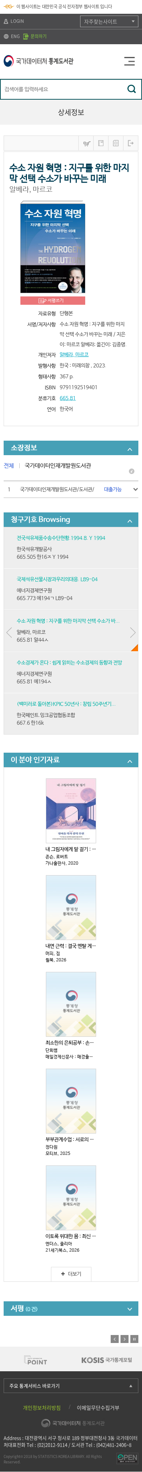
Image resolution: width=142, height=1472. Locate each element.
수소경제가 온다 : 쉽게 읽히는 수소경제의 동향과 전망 (69, 663)
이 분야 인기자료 (35, 760)
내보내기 (130, 143)
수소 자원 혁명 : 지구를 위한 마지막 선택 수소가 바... (68, 621)
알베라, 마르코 (74, 355)
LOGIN (16, 21)
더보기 (74, 1274)
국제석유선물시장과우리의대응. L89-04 (57, 579)
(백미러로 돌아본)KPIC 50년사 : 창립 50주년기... (66, 704)
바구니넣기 (86, 143)
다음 (125, 1339)
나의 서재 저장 (101, 143)
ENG (15, 36)
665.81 (68, 398)
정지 (134, 1339)
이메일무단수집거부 (98, 1407)
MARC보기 (116, 143)
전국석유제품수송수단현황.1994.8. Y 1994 (61, 538)
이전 (115, 1339)
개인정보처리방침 (42, 1407)
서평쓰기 (56, 300)
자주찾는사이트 (100, 21)
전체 (9, 465)
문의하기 (38, 36)
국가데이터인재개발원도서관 (58, 465)
